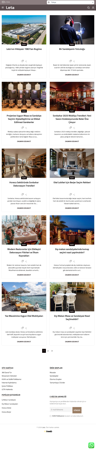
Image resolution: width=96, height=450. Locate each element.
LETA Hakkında (7, 389)
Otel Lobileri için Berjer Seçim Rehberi (72, 182)
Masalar (53, 372)
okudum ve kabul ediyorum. (67, 416)
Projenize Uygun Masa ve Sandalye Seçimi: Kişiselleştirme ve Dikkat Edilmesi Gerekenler (24, 119)
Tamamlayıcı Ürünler (57, 382)
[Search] (88, 7)
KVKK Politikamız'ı (58, 416)
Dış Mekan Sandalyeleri (10, 404)
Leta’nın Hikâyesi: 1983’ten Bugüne (24, 49)
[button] (70, 2)
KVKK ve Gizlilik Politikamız (11, 379)
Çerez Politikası (7, 386)
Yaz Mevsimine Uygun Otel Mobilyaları (24, 316)
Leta (43, 427)
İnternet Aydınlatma (9, 382)
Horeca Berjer (6, 412)
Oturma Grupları (56, 379)
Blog (24, 44)
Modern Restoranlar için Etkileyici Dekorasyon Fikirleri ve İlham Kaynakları (24, 252)
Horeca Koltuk (6, 408)
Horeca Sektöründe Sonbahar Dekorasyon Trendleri (24, 184)
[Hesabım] (93, 7)
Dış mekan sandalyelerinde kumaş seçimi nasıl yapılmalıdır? (72, 250)
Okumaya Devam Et (24, 75)
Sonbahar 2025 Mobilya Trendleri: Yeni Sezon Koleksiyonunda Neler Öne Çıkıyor (72, 119)
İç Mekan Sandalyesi (9, 400)
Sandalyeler (54, 376)
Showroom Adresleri (9, 376)
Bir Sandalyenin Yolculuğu (72, 49)
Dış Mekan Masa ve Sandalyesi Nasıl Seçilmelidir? (72, 317)
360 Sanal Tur (7, 372)
